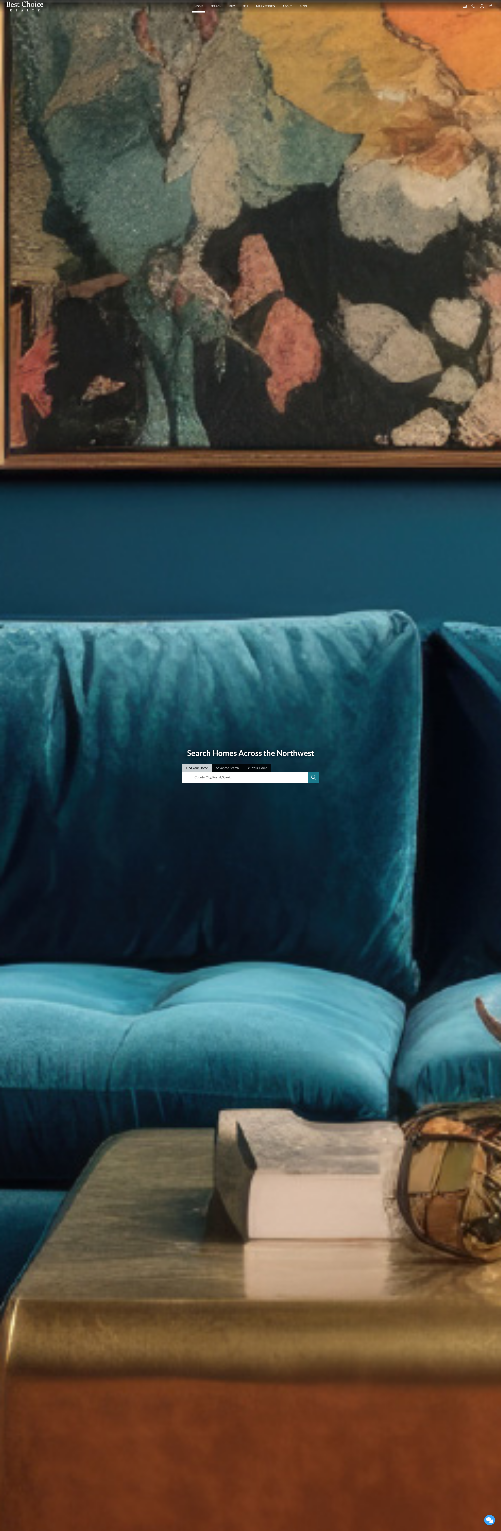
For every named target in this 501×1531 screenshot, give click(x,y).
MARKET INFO (265, 6)
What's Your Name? (452, 1448)
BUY (232, 6)
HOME (199, 6)
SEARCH (216, 6)
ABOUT (287, 6)
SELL (245, 6)
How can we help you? (454, 1465)
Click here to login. (477, 1508)
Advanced (227, 768)
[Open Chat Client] (489, 1520)
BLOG (303, 6)
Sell (257, 768)
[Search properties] (313, 777)
